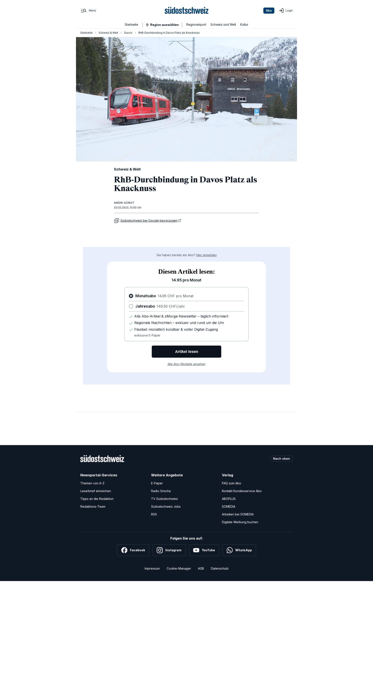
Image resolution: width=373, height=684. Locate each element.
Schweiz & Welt (108, 32)
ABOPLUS (229, 499)
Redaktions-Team (92, 506)
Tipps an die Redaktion (97, 499)
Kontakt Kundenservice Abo (242, 491)
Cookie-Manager (179, 568)
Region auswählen (164, 25)
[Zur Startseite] (187, 10)
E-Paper (157, 483)
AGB (201, 568)
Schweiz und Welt (223, 24)
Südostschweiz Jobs (166, 506)
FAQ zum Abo (231, 483)
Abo (269, 10)
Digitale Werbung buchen (240, 522)
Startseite (131, 24)
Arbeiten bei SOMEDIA (238, 514)
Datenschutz (220, 568)
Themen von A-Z (92, 483)
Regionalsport (196, 24)
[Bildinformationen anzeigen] (291, 156)
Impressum (152, 568)
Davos (128, 32)
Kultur (244, 24)
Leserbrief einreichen (95, 491)
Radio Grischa (161, 491)
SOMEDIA (228, 506)
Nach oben (281, 458)
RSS (154, 514)
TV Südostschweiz (164, 499)
